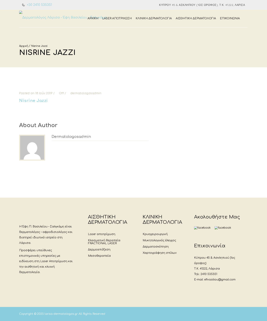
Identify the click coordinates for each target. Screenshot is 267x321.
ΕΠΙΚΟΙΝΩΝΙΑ (230, 18)
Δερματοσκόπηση (156, 246)
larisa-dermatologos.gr (62, 313)
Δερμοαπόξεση (99, 249)
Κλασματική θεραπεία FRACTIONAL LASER (104, 242)
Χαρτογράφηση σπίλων (160, 252)
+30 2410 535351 (39, 5)
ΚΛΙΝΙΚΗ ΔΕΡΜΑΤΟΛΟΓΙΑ (154, 18)
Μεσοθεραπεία (99, 255)
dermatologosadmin (71, 137)
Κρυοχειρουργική (155, 234)
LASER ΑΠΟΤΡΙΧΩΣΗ (117, 18)
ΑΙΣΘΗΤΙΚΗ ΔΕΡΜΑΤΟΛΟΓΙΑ (196, 18)
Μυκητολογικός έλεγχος (159, 240)
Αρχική (93, 18)
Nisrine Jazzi (39, 46)
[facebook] (202, 230)
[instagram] (223, 227)
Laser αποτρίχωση (101, 234)
